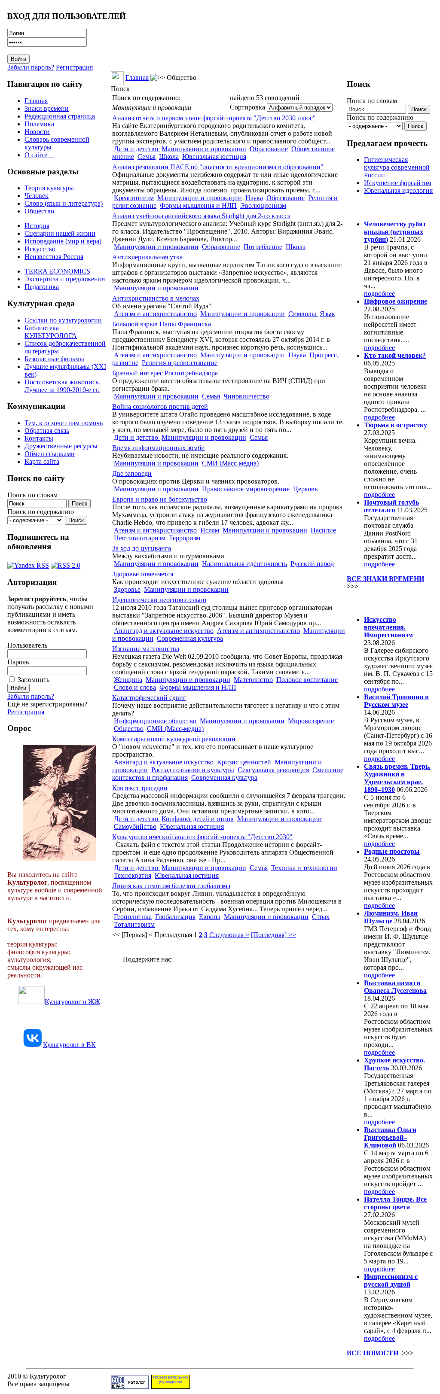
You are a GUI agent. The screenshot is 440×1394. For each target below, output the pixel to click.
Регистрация (74, 67)
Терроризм (184, 538)
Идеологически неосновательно (159, 599)
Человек (36, 195)
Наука (254, 197)
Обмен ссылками (49, 453)
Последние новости (382, 602)
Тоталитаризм (134, 924)
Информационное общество (155, 720)
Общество (39, 211)
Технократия (132, 875)
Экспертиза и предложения (64, 279)
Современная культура (190, 638)
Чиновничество (246, 396)
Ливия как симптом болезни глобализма (171, 885)
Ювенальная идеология (398, 190)
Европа (209, 916)
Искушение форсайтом (397, 182)
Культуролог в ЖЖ (72, 1001)
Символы (303, 313)
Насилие (323, 530)
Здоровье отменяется (142, 574)
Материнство (253, 679)
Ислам (209, 530)
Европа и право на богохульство (159, 499)
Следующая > (229, 934)
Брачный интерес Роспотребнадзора (165, 373)
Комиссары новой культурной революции (173, 739)
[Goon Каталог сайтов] (130, 1386)
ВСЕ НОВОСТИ (372, 1353)
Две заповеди (132, 473)
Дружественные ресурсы (61, 446)
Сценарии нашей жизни (59, 233)
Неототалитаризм (139, 538)
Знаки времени (46, 108)
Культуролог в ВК (69, 1044)
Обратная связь (46, 430)
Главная (36, 100)
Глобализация (175, 916)
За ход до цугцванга (141, 548)
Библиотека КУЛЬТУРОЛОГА (50, 331)
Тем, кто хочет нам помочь (63, 422)
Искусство (39, 249)
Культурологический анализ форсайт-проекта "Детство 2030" (202, 836)
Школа (169, 156)
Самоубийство (135, 826)
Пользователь (27, 645)
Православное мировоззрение (246, 489)
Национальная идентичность (244, 563)
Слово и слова (135, 687)
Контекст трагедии (140, 787)
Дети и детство (137, 148)
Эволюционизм (263, 205)
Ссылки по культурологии (63, 320)
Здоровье (127, 589)
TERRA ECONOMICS (57, 271)
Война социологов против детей (160, 406)
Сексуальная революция (273, 769)
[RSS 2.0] (65, 563)
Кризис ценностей (244, 762)
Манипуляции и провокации (204, 148)
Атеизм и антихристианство (155, 313)
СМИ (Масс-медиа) (230, 463)
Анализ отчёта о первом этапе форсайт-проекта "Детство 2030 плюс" (214, 118)
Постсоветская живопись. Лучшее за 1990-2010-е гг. (62, 385)
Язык (327, 313)
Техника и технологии (304, 867)
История (36, 225)
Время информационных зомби (158, 447)
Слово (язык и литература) (63, 203)
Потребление (263, 246)
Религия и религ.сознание (179, 362)
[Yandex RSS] (28, 563)
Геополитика (133, 916)
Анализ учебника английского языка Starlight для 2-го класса (201, 215)
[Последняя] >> (273, 934)
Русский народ (312, 563)
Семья (147, 156)
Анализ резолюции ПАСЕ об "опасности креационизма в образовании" (218, 166)
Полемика (39, 124)
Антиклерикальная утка (147, 257)
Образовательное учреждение (170, 1379)
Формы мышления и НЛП (198, 205)
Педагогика (41, 286)
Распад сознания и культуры (192, 769)
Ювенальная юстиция (214, 156)
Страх (321, 916)
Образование (269, 148)
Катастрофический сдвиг (149, 697)
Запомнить (33, 679)
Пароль (18, 662)
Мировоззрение (311, 720)
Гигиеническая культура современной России (397, 167)
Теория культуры (49, 188)
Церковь (305, 489)
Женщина (128, 679)
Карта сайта (41, 461)
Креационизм (134, 197)
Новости (37, 131)
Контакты (38, 438)
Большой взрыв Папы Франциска (161, 324)
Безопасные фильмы (54, 358)
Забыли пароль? (30, 67)
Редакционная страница (59, 116)
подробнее (379, 293)
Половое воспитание (307, 679)
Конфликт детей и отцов (198, 818)
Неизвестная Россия (53, 256)
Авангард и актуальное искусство (164, 630)
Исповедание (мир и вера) (62, 241)
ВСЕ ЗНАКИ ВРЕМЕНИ (385, 578)
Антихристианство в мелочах (155, 298)
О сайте (39, 154)
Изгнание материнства (145, 648)
